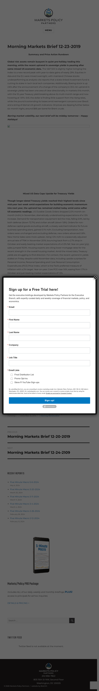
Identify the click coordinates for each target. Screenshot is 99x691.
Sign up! (49, 400)
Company (13, 345)
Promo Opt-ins (21, 378)
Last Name (14, 332)
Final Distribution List (24, 374)
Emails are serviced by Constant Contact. (59, 393)
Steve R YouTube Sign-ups (26, 382)
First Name (14, 320)
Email (11, 307)
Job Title (13, 358)
